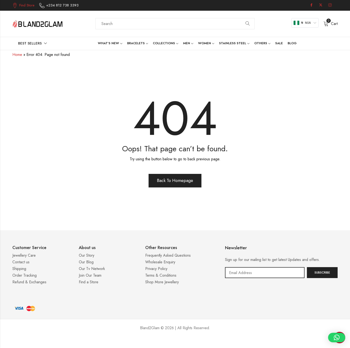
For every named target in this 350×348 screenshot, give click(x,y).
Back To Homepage (175, 180)
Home (17, 54)
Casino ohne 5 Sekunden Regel (175, 342)
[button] (336, 337)
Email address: (265, 272)
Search (248, 23)
